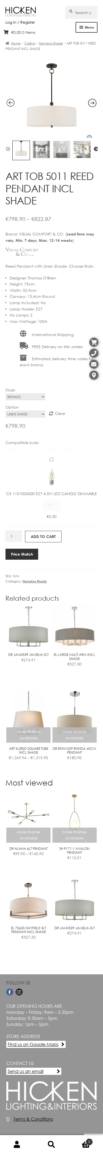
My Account (17, 1144)
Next (96, 149)
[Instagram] (19, 992)
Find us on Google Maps (33, 1044)
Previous (8, 149)
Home (16, 43)
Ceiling (29, 43)
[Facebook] (9, 992)
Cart (79, 1139)
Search (51, 1144)
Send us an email (25, 1071)
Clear (60, 413)
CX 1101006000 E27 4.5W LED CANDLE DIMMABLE (51, 493)
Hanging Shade (51, 43)
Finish (10, 390)
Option (12, 407)
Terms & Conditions (33, 1119)
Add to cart (43, 536)
